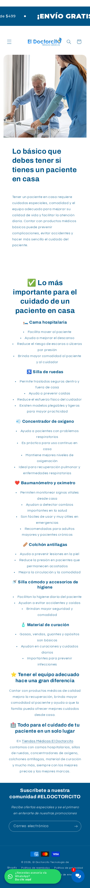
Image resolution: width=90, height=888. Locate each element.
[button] (9, 42)
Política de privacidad (68, 868)
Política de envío (63, 874)
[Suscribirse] (76, 826)
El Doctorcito (41, 862)
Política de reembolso (35, 868)
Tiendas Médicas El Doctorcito (47, 741)
